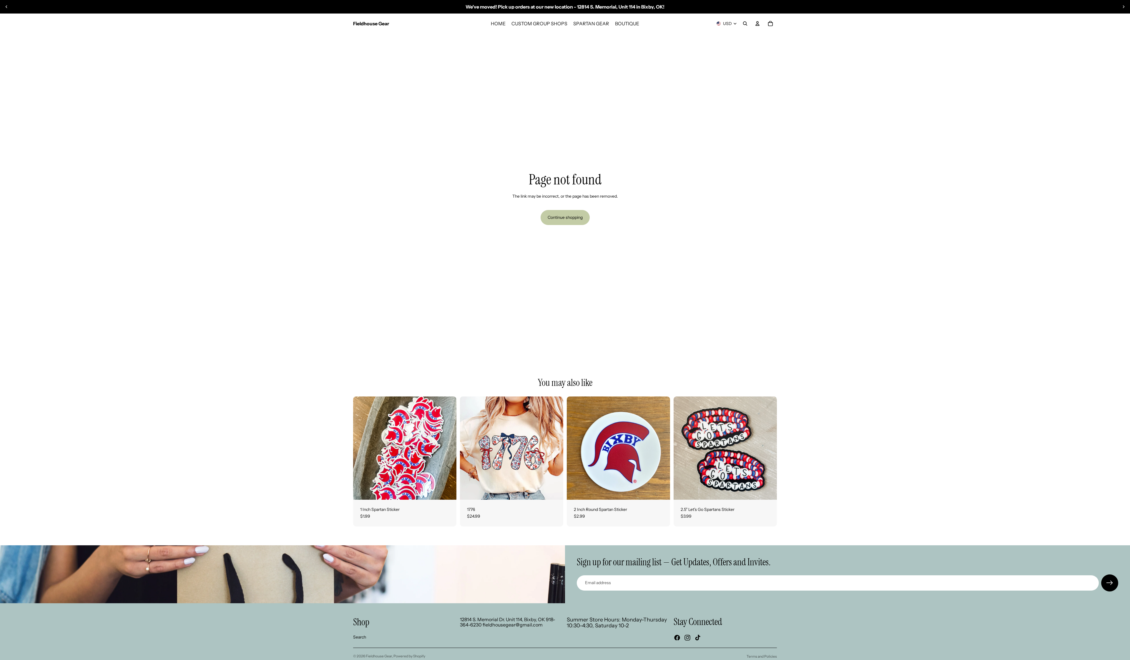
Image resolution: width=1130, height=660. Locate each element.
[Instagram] (687, 637)
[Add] (447, 490)
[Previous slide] (6, 6)
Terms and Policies (762, 656)
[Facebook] (677, 637)
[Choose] (554, 490)
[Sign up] (1109, 582)
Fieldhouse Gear (379, 656)
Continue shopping (565, 217)
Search (359, 637)
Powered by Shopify (409, 656)
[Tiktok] (697, 637)
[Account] (757, 23)
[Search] (745, 23)
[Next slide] (1123, 6)
